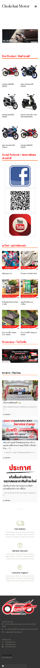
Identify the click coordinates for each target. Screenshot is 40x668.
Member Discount (20, 551)
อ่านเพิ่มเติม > (7, 414)
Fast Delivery (20, 529)
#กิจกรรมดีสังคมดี (10, 403)
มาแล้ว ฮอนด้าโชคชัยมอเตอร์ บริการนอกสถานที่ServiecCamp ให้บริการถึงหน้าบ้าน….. (19, 445)
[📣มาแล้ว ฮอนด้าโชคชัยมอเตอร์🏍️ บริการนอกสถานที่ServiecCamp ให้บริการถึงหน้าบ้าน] (20, 430)
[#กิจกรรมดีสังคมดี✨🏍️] (20, 390)
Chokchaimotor (10, 642)
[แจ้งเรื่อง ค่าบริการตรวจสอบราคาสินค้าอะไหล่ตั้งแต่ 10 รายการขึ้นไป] (20, 473)
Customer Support (20, 573)
